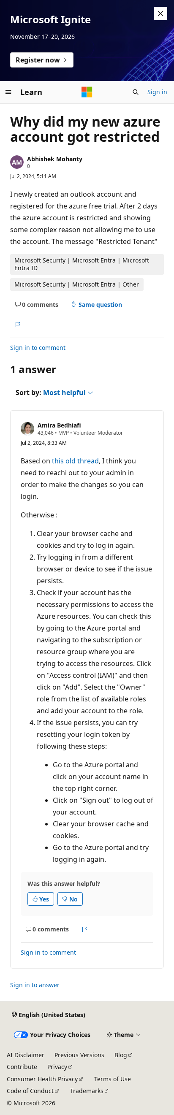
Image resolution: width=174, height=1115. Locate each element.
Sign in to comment (37, 348)
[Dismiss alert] (160, 13)
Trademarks (86, 1091)
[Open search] (135, 92)
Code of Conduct (30, 1091)
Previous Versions (79, 1055)
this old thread (75, 460)
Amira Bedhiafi (59, 425)
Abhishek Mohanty (54, 159)
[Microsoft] (87, 92)
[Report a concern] (17, 324)
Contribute (22, 1067)
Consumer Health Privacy (42, 1079)
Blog (120, 1055)
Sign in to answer (35, 985)
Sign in (157, 92)
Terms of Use (112, 1079)
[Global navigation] (8, 92)
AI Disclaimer (25, 1055)
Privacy (57, 1067)
